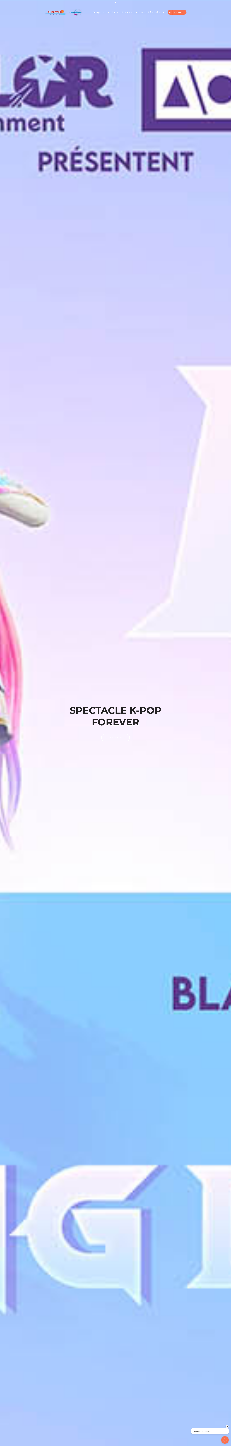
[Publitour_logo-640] (56, 11)
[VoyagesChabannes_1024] (76, 10)
